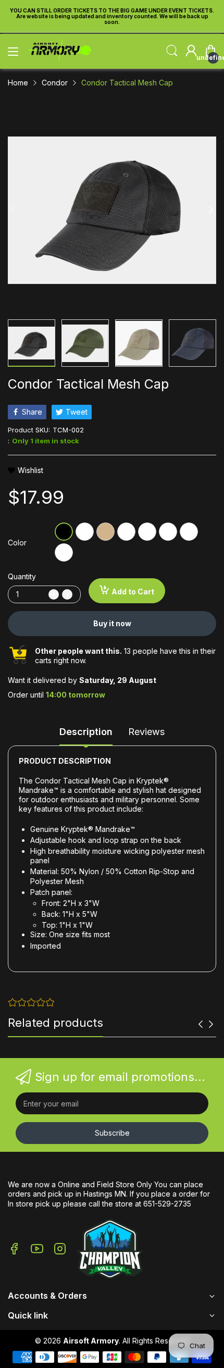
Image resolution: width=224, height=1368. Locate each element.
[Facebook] (14, 1249)
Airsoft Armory (91, 1340)
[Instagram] (60, 1249)
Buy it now (112, 623)
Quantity (22, 576)
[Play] (110, 1250)
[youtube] (37, 1249)
